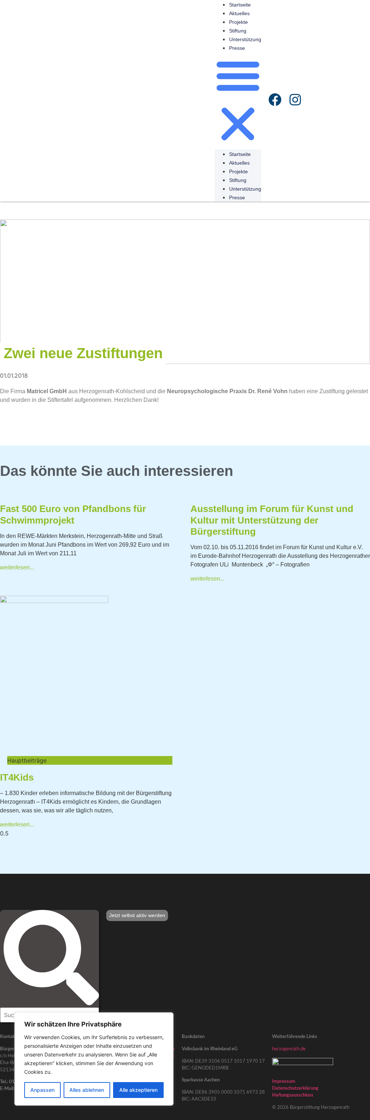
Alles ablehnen (86, 1090)
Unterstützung (245, 39)
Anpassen (42, 1090)
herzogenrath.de (289, 1049)
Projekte (238, 22)
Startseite (240, 5)
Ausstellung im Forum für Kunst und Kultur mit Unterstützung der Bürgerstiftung (271, 520)
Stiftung (237, 31)
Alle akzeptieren (138, 1090)
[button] (238, 100)
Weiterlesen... (17, 567)
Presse (237, 48)
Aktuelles (239, 13)
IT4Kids (17, 777)
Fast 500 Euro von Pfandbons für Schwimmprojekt (73, 514)
